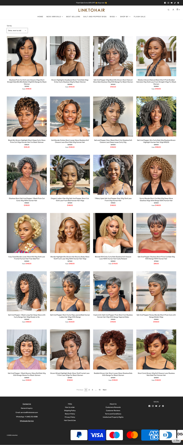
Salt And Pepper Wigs (95, 17)
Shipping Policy (70, 410)
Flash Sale (140, 17)
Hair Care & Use (70, 420)
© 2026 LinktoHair (12, 435)
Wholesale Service (27, 421)
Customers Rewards (113, 407)
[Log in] (173, 9)
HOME (40, 17)
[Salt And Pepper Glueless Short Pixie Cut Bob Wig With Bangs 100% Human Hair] (156, 233)
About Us (113, 404)
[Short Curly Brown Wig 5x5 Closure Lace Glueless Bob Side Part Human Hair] (156, 349)
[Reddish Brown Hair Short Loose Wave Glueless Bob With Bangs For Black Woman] (113, 349)
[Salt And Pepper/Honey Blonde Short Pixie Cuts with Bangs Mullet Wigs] (156, 291)
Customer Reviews (113, 410)
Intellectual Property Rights (113, 417)
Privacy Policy (70, 417)
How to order (70, 407)
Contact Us (27, 404)
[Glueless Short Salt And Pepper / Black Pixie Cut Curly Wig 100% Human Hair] (27, 175)
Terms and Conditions (113, 414)
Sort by (9, 26)
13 (99, 390)
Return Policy (70, 414)
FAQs (70, 404)
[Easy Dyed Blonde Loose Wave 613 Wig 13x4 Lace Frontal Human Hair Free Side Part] (27, 233)
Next (104, 390)
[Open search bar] (168, 9)
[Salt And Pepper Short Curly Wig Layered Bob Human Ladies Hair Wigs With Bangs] (70, 291)
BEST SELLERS (73, 17)
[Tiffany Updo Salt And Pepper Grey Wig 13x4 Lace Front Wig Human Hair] (113, 175)
